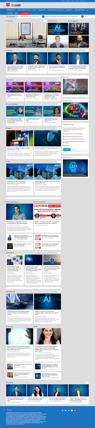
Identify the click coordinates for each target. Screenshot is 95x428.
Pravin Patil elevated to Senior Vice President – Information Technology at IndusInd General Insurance (36, 399)
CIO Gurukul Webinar (13, 202)
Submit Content (83, 1)
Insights (9, 128)
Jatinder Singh (10, 70)
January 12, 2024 (38, 225)
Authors (72, 1)
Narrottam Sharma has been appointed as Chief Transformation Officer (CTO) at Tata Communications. (58, 399)
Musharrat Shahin (37, 70)
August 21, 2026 (10, 45)
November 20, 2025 (46, 377)
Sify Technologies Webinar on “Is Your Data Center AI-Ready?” (22, 244)
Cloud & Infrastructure (23, 9)
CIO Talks (9, 50)
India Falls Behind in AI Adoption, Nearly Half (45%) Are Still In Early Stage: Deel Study (50, 375)
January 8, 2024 (45, 238)
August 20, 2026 (29, 272)
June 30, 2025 (52, 70)
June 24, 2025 (72, 68)
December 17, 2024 (18, 246)
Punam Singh (57, 33)
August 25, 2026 (47, 272)
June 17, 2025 (17, 239)
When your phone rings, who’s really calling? (72, 118)
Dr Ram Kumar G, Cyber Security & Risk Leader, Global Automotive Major (50, 236)
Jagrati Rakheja (45, 184)
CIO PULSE (10, 382)
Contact (77, 1)
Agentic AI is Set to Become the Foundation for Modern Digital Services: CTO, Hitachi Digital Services (23, 236)
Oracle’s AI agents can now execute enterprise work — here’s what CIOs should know (56, 31)
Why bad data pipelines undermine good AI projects (25, 44)
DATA (34, 9)
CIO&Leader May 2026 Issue (75, 45)
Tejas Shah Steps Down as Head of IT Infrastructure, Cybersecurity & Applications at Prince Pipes (19, 183)
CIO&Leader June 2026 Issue (76, 32)
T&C (88, 1)
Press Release (10, 252)
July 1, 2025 (30, 70)
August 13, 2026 (10, 401)
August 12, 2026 (38, 352)
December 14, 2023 (46, 246)
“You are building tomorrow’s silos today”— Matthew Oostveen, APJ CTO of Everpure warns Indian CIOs (57, 44)
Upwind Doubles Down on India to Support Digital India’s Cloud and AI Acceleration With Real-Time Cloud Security (50, 366)
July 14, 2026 (72, 33)
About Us (63, 1)
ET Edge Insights (24, 13)
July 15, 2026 (51, 33)
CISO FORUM (10, 13)
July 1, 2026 (50, 46)
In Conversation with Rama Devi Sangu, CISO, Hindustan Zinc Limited (33, 119)
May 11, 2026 (10, 351)
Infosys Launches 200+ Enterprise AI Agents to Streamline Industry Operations (22, 374)
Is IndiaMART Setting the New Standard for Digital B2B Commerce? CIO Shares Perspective (58, 67)
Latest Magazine (74, 21)
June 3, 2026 (72, 46)
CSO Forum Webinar (40, 202)
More (16, 13)
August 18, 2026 (10, 151)
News (8, 161)
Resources (68, 9)
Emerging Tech (10, 9)
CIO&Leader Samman (79, 9)
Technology (10, 326)
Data (36, 326)
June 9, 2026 (9, 314)
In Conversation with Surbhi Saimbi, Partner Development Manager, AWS (51, 119)
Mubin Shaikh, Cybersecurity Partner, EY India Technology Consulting (50, 244)
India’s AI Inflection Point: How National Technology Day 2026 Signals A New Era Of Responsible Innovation (19, 348)
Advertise (68, 1)
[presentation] (44, 21)
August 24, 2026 (10, 186)
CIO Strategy (41, 9)
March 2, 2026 (45, 369)
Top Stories (10, 21)
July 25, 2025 (10, 68)
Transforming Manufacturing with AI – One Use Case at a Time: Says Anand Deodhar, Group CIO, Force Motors (37, 67)
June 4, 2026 (37, 314)
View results (73, 149)
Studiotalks (10, 80)
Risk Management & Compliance (55, 9)
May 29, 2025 (16, 377)
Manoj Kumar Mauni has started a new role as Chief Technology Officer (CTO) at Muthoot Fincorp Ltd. (79, 399)
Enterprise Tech (53, 21)
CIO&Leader (17, 45)
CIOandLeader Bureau (11, 273)
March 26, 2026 (10, 99)
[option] (75, 87)
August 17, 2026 (38, 184)
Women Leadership (12, 104)
